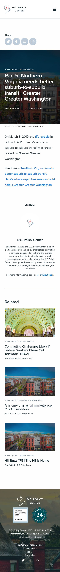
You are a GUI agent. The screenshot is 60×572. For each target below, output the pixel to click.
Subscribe (30, 555)
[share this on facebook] (16, 41)
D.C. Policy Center (30, 240)
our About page (45, 275)
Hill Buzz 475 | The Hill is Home (27, 461)
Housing (23, 400)
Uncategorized (26, 69)
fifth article (42, 137)
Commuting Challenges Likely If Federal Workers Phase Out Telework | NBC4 (27, 350)
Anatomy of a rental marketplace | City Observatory (29, 407)
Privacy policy (30, 548)
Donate (30, 552)
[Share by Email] (24, 41)
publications (11, 69)
